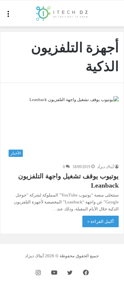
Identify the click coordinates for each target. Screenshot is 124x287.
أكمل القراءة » (100, 221)
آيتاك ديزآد (105, 166)
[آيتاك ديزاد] (62, 13)
